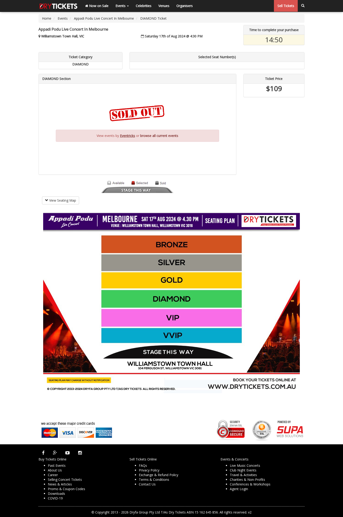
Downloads (56, 493)
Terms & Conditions (154, 479)
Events (121, 6)
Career (53, 475)
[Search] (303, 6)
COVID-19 (55, 498)
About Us (55, 470)
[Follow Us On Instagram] (80, 452)
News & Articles (60, 484)
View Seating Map (62, 200)
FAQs (143, 465)
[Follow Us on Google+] (54, 452)
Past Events (57, 465)
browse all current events (159, 135)
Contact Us (147, 484)
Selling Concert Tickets (65, 479)
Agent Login (239, 489)
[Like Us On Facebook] (43, 452)
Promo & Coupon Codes (66, 489)
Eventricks (127, 135)
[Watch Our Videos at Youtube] (67, 452)
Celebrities (143, 6)
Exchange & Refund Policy (158, 475)
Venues (163, 6)
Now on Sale (98, 6)
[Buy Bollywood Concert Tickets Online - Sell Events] (58, 6)
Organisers (184, 6)
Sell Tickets (285, 6)
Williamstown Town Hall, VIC (62, 36)
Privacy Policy (149, 470)
